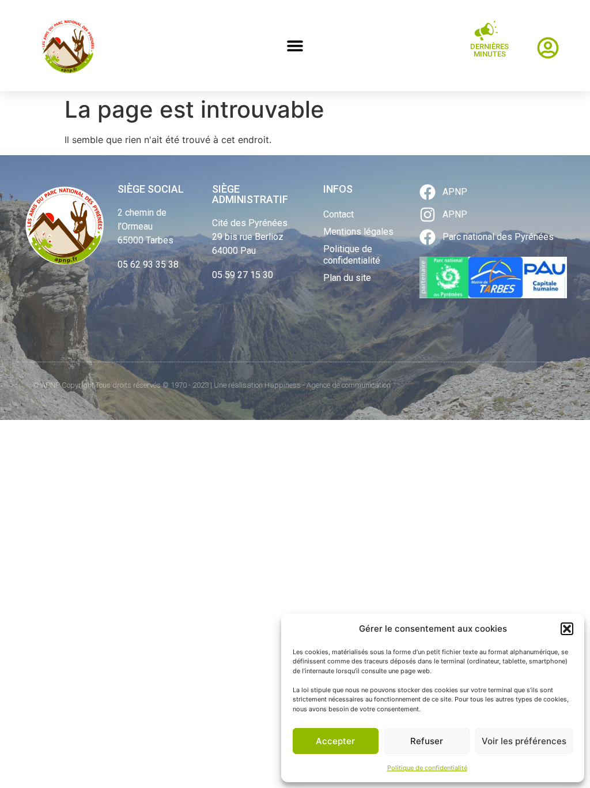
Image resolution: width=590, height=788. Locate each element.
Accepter (335, 741)
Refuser (426, 741)
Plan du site (347, 277)
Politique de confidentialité (427, 768)
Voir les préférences (524, 741)
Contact (338, 214)
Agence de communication (349, 385)
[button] (567, 629)
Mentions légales (358, 231)
